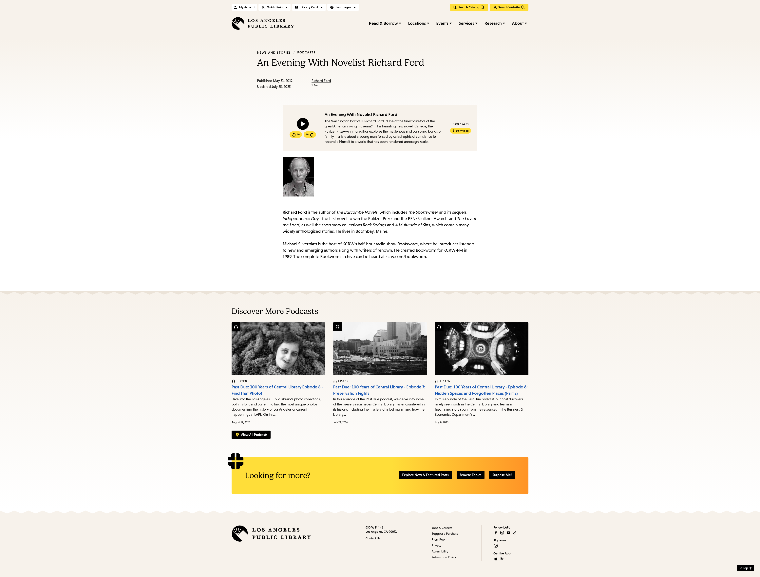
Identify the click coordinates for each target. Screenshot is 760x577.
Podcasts (306, 52)
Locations (417, 23)
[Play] (303, 124)
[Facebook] (495, 532)
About (518, 23)
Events (442, 23)
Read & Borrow (383, 23)
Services (466, 23)
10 (298, 134)
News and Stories (274, 52)
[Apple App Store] (495, 558)
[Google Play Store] (502, 558)
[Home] (263, 23)
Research (493, 23)
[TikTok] (514, 532)
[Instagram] (502, 532)
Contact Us (373, 538)
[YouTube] (508, 532)
